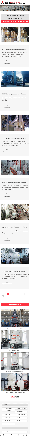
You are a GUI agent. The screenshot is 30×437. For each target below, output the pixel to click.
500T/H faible (8, 414)
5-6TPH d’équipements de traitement (14, 94)
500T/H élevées (21, 411)
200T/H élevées (21, 417)
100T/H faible (8, 424)
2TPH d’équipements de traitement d (14, 49)
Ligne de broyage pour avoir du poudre (15, 21)
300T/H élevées (21, 414)
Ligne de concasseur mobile (15, 15)
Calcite (21, 431)
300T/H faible (8, 417)
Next (21, 294)
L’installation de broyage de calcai (13, 271)
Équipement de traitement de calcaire (14, 227)
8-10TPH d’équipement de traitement (14, 182)
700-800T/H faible (21, 408)
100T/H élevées (21, 421)
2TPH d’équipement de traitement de (14, 138)
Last (26, 294)
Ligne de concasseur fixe (15, 18)
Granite (9, 431)
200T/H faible (8, 421)
